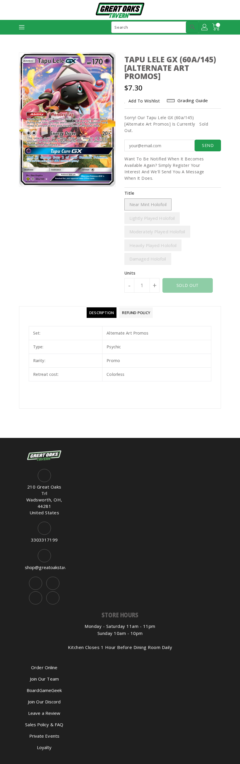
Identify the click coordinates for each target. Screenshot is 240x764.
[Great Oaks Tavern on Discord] (52, 597)
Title (129, 193)
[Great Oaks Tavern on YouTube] (35, 597)
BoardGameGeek (44, 690)
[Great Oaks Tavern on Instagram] (52, 583)
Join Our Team (44, 679)
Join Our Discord (44, 702)
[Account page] (205, 27)
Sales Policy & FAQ (44, 724)
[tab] (101, 312)
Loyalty (44, 747)
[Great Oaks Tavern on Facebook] (35, 583)
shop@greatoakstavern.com (44, 567)
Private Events (44, 736)
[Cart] (216, 27)
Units (130, 273)
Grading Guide (192, 100)
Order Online (44, 667)
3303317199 (44, 540)
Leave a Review (44, 713)
